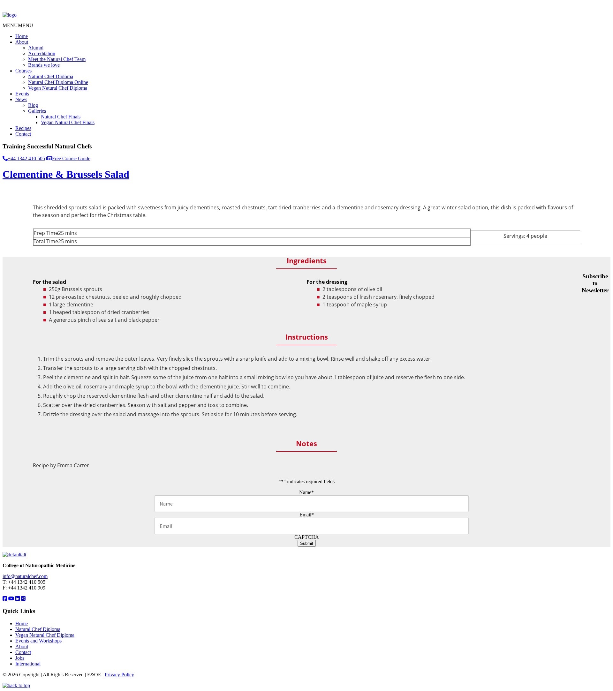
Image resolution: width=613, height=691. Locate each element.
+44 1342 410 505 (26, 158)
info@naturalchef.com (25, 576)
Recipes (23, 128)
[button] (18, 25)
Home (21, 36)
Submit (306, 543)
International (28, 663)
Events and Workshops (38, 640)
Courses (23, 70)
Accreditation (41, 53)
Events (22, 93)
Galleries (37, 111)
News (21, 99)
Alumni (35, 47)
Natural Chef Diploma (50, 76)
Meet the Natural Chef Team (57, 59)
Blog (33, 105)
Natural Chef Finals (60, 116)
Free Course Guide (71, 158)
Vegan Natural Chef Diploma (57, 88)
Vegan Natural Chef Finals (68, 122)
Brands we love (44, 65)
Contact (23, 134)
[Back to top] (16, 685)
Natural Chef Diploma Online (58, 82)
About (21, 42)
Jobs (19, 658)
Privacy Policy (119, 674)
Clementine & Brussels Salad (66, 174)
